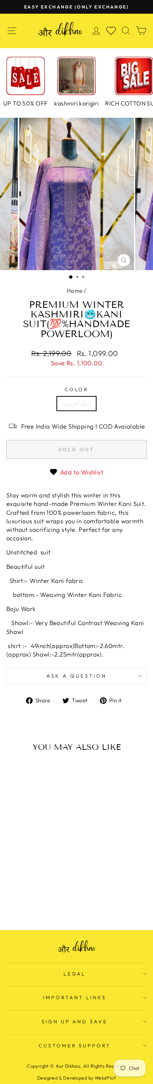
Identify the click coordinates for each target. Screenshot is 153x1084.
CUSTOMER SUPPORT (75, 1045)
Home (75, 290)
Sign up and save (75, 1021)
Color (77, 389)
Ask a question (76, 676)
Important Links (74, 997)
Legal (75, 974)
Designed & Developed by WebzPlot (76, 1078)
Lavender (76, 403)
